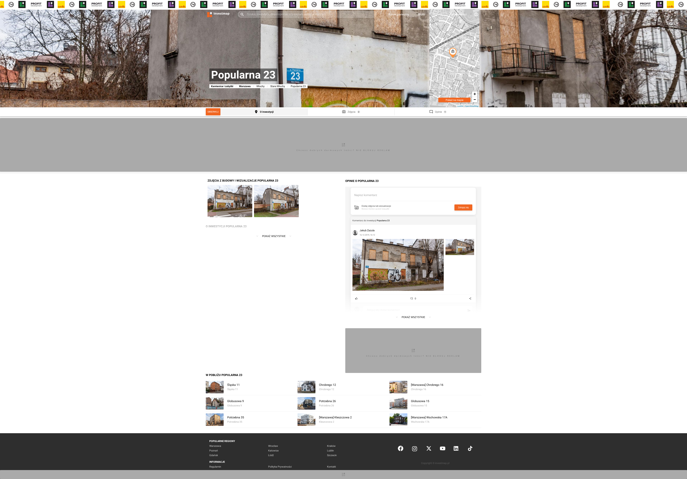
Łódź (271, 455)
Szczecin (332, 455)
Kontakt (331, 466)
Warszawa (245, 86)
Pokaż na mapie (454, 100)
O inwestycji (267, 111)
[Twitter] (429, 449)
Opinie (438, 111)
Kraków (331, 445)
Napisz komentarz (365, 195)
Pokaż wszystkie (274, 236)
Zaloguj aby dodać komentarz (383, 310)
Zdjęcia (351, 111)
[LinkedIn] (456, 449)
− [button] (475, 99)
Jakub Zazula (367, 230)
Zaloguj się (463, 207)
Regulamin (215, 466)
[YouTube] (442, 449)
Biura (421, 14)
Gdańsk (213, 455)
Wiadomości (459, 14)
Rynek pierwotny (398, 14)
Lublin (330, 450)
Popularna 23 (383, 220)
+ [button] (475, 94)
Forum (438, 14)
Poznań (213, 450)
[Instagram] (414, 449)
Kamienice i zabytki (222, 86)
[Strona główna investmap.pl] (218, 14)
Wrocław (273, 445)
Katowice (273, 450)
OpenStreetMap (472, 105)
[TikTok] (470, 449)
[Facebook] (400, 449)
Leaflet (460, 105)
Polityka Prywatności (280, 466)
